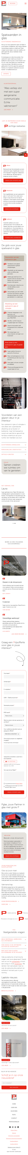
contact (14, 1118)
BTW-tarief (7, 712)
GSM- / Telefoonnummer (11, 697)
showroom (11, 404)
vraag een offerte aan (13, 180)
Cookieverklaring (14, 1141)
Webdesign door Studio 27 (14, 1147)
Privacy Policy (19, 783)
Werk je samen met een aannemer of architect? (14, 721)
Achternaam (7, 681)
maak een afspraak (12, 856)
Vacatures (14, 1111)
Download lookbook (13, 237)
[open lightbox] (14, 143)
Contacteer (18, 398)
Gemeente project (9, 705)
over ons (14, 1107)
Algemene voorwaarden (14, 1135)
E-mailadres (7, 689)
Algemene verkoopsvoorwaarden (14, 1138)
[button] (25, 3)
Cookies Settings (14, 1144)
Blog (14, 1114)
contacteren (16, 961)
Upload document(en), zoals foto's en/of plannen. (13, 757)
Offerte (6, 73)
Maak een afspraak (11, 209)
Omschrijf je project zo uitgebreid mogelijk (13, 739)
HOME (14, 1104)
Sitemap (14, 1133)
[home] (3, 3)
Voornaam (7, 673)
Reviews (12, 3)
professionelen (14, 1121)
